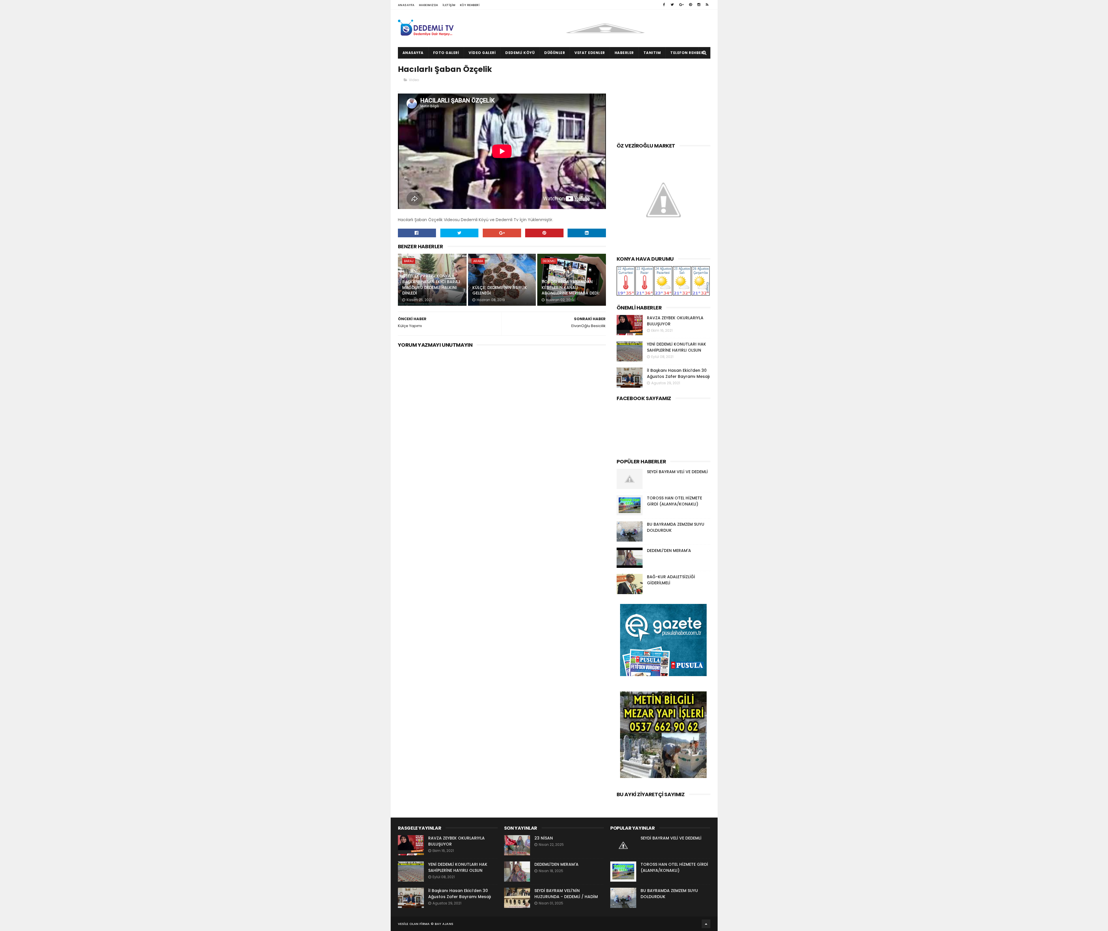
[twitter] (672, 4)
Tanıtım (652, 52)
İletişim (449, 5)
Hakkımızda (428, 5)
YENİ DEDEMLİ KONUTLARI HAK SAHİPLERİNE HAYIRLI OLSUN (676, 347)
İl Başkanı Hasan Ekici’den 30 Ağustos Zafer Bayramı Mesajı (678, 373)
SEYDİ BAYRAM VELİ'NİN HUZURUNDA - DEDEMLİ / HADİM (566, 894)
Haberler (624, 52)
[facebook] (664, 4)
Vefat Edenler (589, 52)
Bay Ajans (444, 923)
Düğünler (554, 52)
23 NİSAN (543, 838)
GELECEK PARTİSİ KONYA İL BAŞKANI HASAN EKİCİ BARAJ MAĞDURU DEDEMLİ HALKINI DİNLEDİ (431, 284)
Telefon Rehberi (687, 52)
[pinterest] (690, 4)
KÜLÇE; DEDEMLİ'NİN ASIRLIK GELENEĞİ (499, 290)
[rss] (707, 4)
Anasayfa (406, 5)
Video (414, 79)
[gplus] (681, 4)
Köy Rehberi (470, 5)
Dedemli (549, 261)
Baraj (408, 261)
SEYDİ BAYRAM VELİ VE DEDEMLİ (677, 472)
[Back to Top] (706, 923)
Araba (478, 261)
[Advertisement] (663, 99)
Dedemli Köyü (520, 52)
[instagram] (698, 4)
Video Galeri (482, 52)
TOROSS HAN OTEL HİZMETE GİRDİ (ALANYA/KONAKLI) (674, 501)
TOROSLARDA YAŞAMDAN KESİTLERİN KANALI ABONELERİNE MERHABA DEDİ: (570, 287)
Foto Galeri (446, 52)
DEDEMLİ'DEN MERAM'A (669, 550)
